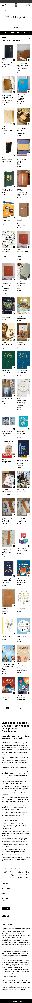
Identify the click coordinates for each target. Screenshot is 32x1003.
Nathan (19, 316)
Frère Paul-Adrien (23, 460)
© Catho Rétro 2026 (16, 1001)
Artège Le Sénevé (8, 664)
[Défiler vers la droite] (29, 33)
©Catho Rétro (7, 518)
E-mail (3, 900)
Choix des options (28, 246)
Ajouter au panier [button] (13, 59)
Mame (19, 399)
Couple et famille (9, 33)
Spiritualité (21, 33)
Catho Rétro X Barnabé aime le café (22, 65)
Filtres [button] (4, 38)
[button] (3, 5)
